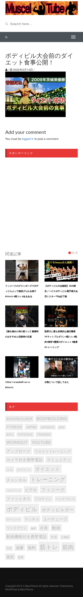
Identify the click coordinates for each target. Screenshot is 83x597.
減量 (20, 547)
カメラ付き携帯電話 (24, 459)
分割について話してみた (57, 382)
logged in (28, 139)
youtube (41, 442)
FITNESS (14, 426)
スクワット (24, 469)
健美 (33, 528)
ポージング (13, 519)
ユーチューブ (55, 518)
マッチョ (32, 518)
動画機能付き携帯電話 (26, 536)
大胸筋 (65, 537)
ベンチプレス (65, 499)
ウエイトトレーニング (53, 451)
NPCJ (10, 434)
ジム (9, 469)
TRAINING (44, 434)
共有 (44, 527)
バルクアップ (13, 490)
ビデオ (31, 489)
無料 (32, 547)
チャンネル (16, 479)
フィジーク (53, 489)
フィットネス (18, 498)
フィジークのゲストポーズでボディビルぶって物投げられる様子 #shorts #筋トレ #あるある (21, 291)
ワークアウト (16, 527)
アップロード (18, 450)
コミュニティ (59, 459)
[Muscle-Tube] (41, 8)
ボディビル (22, 509)
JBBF (62, 427)
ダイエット (47, 468)
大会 (54, 537)
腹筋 (10, 556)
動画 (56, 527)
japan (31, 427)
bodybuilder (19, 418)
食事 (20, 557)
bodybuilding (51, 418)
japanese (48, 427)
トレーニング (48, 479)
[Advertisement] (41, 203)
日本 (9, 548)
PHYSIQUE (25, 434)
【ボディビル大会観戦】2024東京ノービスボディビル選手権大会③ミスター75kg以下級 (61, 291)
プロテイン (43, 498)
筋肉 (68, 547)
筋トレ (49, 546)
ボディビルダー (58, 509)
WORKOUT (17, 442)
